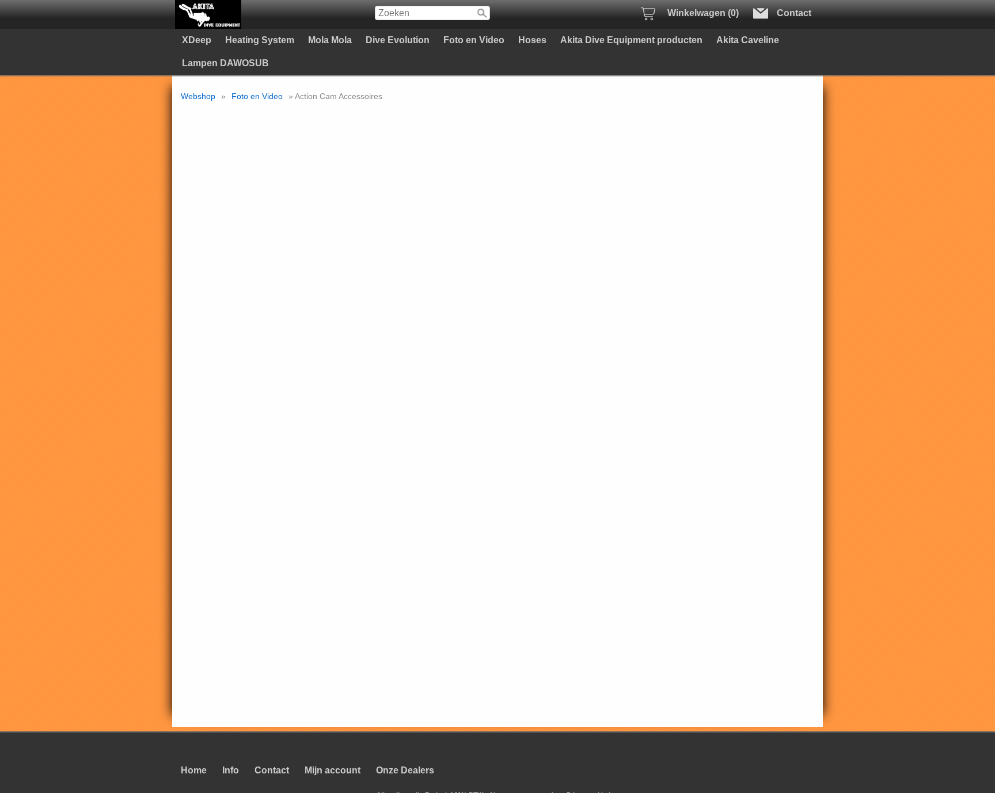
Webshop (198, 96)
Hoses (532, 40)
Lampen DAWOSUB (225, 63)
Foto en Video (473, 40)
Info (230, 770)
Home (194, 770)
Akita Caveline (747, 40)
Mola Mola (330, 40)
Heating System (259, 40)
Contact (272, 770)
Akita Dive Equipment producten (631, 40)
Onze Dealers (405, 770)
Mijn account (332, 770)
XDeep (196, 40)
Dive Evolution (398, 40)
